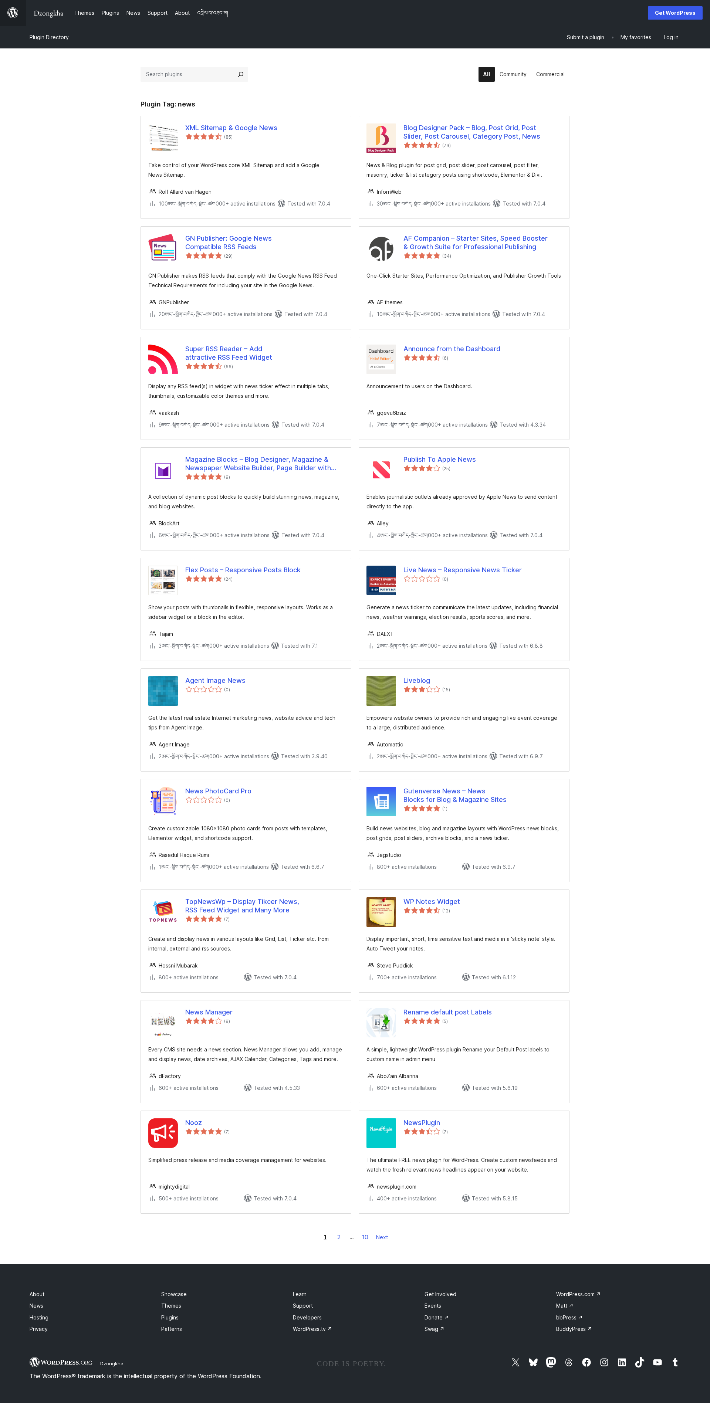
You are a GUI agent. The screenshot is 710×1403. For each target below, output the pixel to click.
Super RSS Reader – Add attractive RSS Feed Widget (228, 353)
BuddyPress (574, 1329)
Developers (307, 1317)
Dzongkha (112, 1363)
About (37, 1294)
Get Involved (440, 1294)
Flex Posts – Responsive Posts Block (243, 570)
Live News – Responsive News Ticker (462, 570)
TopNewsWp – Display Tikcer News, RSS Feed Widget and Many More (242, 906)
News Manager (209, 1012)
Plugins (170, 1317)
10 (365, 1237)
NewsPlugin (421, 1122)
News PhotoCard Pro (218, 791)
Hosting (39, 1317)
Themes (171, 1305)
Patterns (171, 1329)
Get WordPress (675, 13)
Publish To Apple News (439, 459)
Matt (565, 1305)
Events (433, 1305)
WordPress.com (578, 1294)
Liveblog (416, 680)
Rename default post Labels (447, 1012)
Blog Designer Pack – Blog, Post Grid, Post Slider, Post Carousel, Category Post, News (471, 132)
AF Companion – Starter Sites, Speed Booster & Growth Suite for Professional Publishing (475, 242)
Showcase (174, 1294)
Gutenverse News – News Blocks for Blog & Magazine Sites (455, 795)
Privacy (39, 1329)
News (36, 1305)
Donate (437, 1317)
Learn (300, 1294)
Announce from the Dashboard (451, 349)
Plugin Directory (49, 37)
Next (382, 1237)
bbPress (569, 1317)
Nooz (193, 1122)
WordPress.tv (312, 1329)
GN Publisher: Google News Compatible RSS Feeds (228, 242)
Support (303, 1305)
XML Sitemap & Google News (231, 128)
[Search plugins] (240, 74)
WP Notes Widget (431, 901)
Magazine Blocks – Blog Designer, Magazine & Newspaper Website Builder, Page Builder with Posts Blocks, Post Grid (258, 463)
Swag (434, 1329)
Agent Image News (215, 680)
